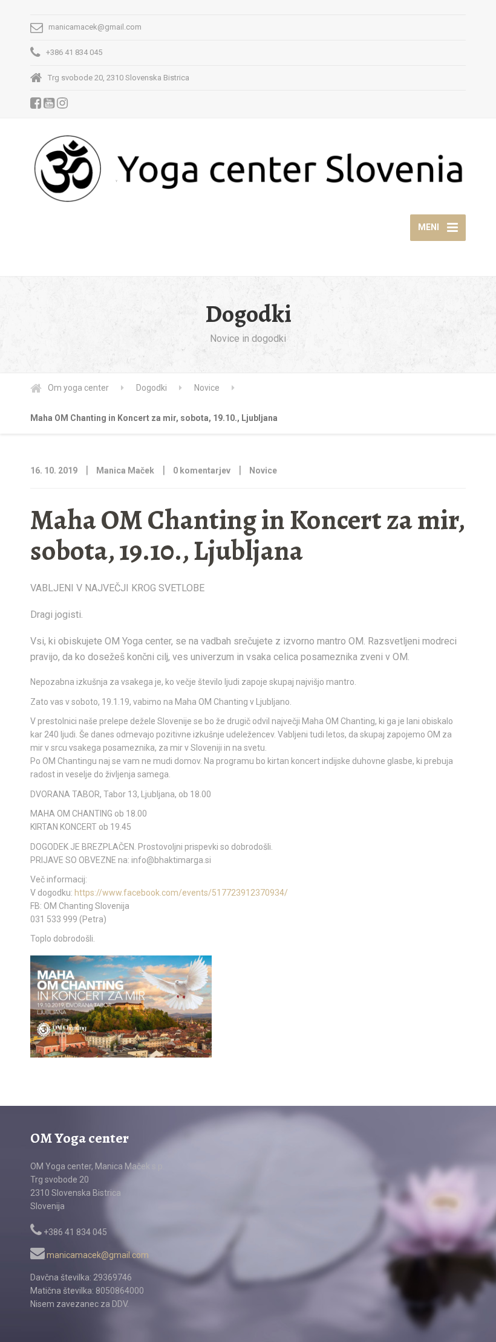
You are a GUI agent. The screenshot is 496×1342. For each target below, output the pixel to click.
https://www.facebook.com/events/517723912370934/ (181, 892)
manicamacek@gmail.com (97, 1255)
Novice (263, 470)
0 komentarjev (201, 470)
